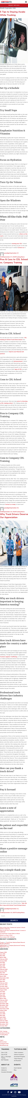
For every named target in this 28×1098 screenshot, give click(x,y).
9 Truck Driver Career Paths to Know (10, 933)
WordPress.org (4, 1045)
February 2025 (3, 969)
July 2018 (2, 1012)
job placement (18, 361)
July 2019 (2, 991)
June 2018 (2, 1014)
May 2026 (2, 955)
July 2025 (2, 962)
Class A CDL (4, 1052)
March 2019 (3, 998)
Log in (1, 1040)
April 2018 (2, 1017)
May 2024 (2, 973)
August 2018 (3, 1010)
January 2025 (3, 971)
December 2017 (4, 1022)
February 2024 (3, 974)
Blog (15, 1070)
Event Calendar (18, 1068)
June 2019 (2, 993)
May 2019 (2, 995)
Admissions (4, 1070)
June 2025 (2, 964)
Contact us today (10, 504)
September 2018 (4, 1008)
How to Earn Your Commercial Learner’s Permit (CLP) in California (12, 928)
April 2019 (2, 996)
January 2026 (3, 961)
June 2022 (2, 979)
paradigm (7, 253)
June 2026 (2, 954)
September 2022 (4, 978)
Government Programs (19, 1056)
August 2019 (3, 990)
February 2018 (3, 1020)
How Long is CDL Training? (7, 937)
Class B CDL (4, 1054)
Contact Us (4, 1068)
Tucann (2, 942)
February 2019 (3, 1000)
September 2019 (4, 988)
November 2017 (4, 1024)
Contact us (21, 247)
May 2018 (2, 1015)
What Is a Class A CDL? (6, 935)
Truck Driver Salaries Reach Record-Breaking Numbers (12, 943)
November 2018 (4, 1005)
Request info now (14, 5)
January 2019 (3, 1002)
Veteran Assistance (19, 1054)
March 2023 (3, 976)
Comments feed (4, 1043)
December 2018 (4, 1003)
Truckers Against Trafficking (8, 657)
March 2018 (3, 1019)
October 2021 (3, 985)
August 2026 (3, 952)
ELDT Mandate (4, 1060)
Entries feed (3, 1042)
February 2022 (3, 983)
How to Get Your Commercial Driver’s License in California (13, 931)
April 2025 (2, 967)
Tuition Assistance (18, 1052)
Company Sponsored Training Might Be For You (12, 946)
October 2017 (3, 1026)
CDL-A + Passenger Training (6, 1057)
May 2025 (2, 966)
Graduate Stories (4, 1033)
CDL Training (3, 1031)
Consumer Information (6, 1072)
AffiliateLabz (3, 945)
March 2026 (3, 957)
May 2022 (2, 981)
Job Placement (17, 1060)
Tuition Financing (18, 1058)
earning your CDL (17, 243)
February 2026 (3, 959)
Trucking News (20, 257)
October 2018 (3, 1007)
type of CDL (18, 369)
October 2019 (3, 986)
